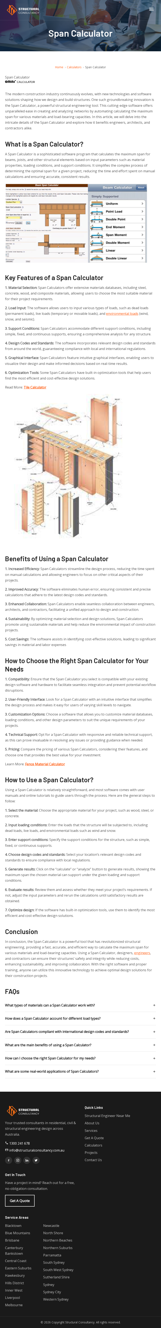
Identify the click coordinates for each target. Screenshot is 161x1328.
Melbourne (14, 1305)
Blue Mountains (17, 1233)
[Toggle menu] (151, 10)
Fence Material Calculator (45, 764)
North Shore (53, 1233)
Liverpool (12, 1297)
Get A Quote (20, 1200)
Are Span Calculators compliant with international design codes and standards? (67, 1031)
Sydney (48, 1284)
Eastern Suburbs (18, 1268)
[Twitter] (36, 1160)
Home (59, 67)
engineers (142, 953)
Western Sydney (56, 1299)
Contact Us (93, 1160)
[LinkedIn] (26, 1160)
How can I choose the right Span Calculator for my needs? (50, 1058)
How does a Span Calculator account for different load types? (53, 1018)
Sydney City (52, 1292)
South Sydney (54, 1262)
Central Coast (15, 1261)
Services (91, 1130)
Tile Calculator (35, 387)
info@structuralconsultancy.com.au (36, 1150)
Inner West (13, 1290)
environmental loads (122, 313)
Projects (91, 1152)
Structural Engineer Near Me (107, 1115)
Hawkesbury (15, 1275)
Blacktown (13, 1225)
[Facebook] (8, 1160)
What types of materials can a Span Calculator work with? (50, 1005)
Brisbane (12, 1240)
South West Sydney (58, 1270)
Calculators (74, 67)
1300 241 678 (19, 1143)
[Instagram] (17, 1160)
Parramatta (52, 1255)
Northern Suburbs (58, 1248)
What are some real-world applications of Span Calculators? (52, 1071)
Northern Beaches (57, 1240)
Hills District (14, 1283)
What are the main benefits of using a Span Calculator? (48, 1045)
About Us (92, 1123)
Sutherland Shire (56, 1277)
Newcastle (51, 1225)
